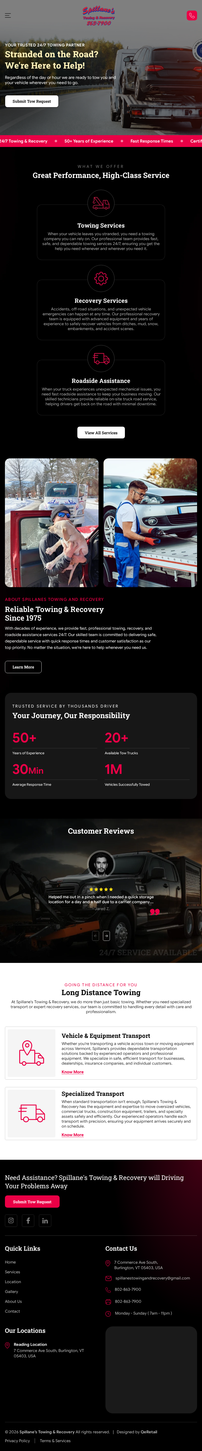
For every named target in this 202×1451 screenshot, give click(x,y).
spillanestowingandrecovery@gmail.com (153, 1278)
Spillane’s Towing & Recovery (47, 1432)
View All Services (101, 432)
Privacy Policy (17, 1440)
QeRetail (149, 1432)
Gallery (11, 1291)
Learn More (23, 666)
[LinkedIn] (45, 1221)
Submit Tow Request (32, 101)
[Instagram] (11, 1221)
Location (13, 1281)
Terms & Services (55, 1440)
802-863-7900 (128, 1289)
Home (10, 1262)
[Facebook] (28, 1221)
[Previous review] (95, 936)
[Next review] (106, 936)
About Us (13, 1301)
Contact (12, 1311)
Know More (73, 1072)
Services (12, 1272)
